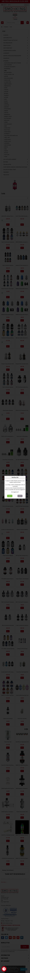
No (19, 495)
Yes (9, 495)
